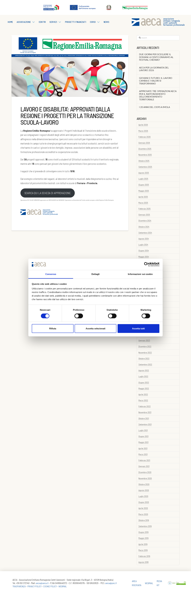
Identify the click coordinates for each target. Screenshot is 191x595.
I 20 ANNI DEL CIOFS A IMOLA (154, 107)
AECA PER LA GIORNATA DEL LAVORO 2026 (154, 69)
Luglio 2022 (143, 376)
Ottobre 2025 (143, 161)
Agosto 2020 (143, 490)
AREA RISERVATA (136, 583)
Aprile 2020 (143, 508)
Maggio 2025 (143, 190)
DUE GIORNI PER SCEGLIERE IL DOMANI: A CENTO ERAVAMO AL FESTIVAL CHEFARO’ (156, 57)
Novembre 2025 (145, 154)
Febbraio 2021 (144, 460)
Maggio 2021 (143, 442)
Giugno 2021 (143, 436)
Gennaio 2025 (144, 214)
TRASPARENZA (19, 586)
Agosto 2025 (143, 172)
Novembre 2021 (144, 412)
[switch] (78, 316)
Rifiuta (52, 328)
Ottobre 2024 (143, 226)
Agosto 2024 (143, 238)
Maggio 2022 (143, 388)
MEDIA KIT (159, 583)
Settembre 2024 (145, 232)
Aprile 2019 (142, 544)
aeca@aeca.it (42, 583)
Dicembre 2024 (144, 220)
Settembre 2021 (145, 424)
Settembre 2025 (145, 166)
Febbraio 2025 (144, 208)
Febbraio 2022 (144, 406)
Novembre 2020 (145, 478)
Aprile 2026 (143, 124)
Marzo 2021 (143, 454)
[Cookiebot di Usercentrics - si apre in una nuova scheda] (146, 264)
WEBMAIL (62, 586)
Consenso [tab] (50, 274)
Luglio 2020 (143, 496)
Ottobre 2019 (143, 520)
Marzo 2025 (143, 202)
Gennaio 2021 (144, 466)
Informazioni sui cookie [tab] (140, 274)
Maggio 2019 (143, 538)
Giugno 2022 (143, 382)
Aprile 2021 (142, 448)
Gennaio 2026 (144, 142)
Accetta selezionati (95, 328)
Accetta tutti (138, 328)
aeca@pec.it (111, 583)
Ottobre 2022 (143, 358)
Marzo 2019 (143, 550)
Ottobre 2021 (143, 418)
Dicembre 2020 (144, 472)
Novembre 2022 (145, 352)
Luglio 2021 (143, 430)
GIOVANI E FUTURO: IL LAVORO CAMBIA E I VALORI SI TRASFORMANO (155, 81)
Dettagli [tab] (95, 274)
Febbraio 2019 (144, 556)
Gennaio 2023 (144, 340)
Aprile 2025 (143, 196)
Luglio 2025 (143, 178)
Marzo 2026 (143, 131)
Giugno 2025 (143, 184)
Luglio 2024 (143, 244)
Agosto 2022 (143, 370)
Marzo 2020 (143, 514)
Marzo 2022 (143, 400)
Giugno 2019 (143, 532)
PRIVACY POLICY (34, 586)
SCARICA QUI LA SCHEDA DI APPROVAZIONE (47, 193)
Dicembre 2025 (144, 148)
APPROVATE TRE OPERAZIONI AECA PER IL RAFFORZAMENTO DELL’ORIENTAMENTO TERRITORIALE (157, 95)
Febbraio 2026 (144, 137)
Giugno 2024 (143, 250)
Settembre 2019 (145, 526)
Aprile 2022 (143, 394)
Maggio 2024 (143, 256)
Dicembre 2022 (144, 346)
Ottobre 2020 (143, 484)
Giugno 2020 (143, 502)
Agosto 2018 (143, 562)
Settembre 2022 (145, 364)
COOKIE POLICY (50, 586)
